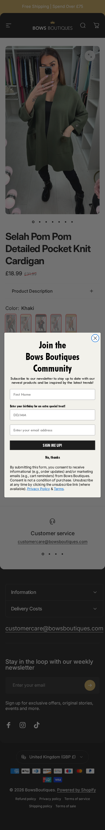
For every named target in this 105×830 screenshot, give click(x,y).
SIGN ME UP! (52, 445)
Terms (59, 489)
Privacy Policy (38, 489)
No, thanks (52, 457)
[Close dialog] (95, 338)
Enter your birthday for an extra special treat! (37, 406)
